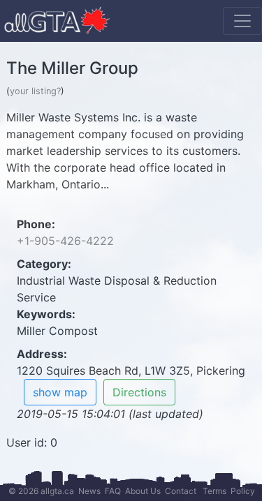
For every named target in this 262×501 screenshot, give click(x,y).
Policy (243, 491)
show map (60, 392)
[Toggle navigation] (242, 21)
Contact (180, 491)
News (89, 491)
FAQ (113, 491)
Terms (214, 491)
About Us (143, 491)
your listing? (35, 91)
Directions (139, 392)
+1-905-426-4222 (65, 241)
